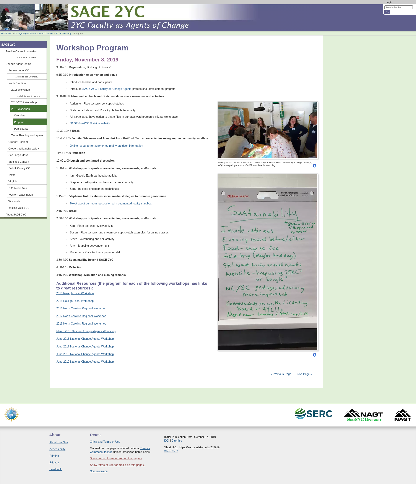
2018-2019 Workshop (24, 102)
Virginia (13, 181)
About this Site (58, 442)
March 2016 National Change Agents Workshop (85, 331)
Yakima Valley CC (18, 207)
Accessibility (57, 449)
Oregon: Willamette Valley (23, 148)
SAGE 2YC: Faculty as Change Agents (107, 88)
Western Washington (20, 194)
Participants (21, 128)
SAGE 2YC (6, 33)
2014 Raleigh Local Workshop (75, 293)
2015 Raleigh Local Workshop (75, 300)
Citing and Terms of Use (105, 441)
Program (19, 122)
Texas (11, 175)
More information (98, 471)
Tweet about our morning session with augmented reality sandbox (111, 203)
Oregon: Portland (18, 141)
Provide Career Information (21, 51)
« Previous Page (280, 374)
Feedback (55, 469)
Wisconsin (14, 201)
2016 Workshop (20, 89)
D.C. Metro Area (17, 188)
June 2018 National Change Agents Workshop (85, 354)
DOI (166, 440)
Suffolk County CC (19, 168)
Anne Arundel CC (18, 70)
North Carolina (46, 33)
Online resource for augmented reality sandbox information (106, 145)
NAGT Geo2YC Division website (90, 123)
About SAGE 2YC (16, 214)
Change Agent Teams (25, 33)
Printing (54, 455)
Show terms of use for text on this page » (116, 458)
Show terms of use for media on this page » (117, 464)
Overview (19, 115)
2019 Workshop (64, 33)
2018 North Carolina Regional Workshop (81, 323)
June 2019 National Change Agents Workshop (85, 361)
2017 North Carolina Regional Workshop (81, 316)
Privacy (54, 462)
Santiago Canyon (18, 161)
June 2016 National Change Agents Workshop (85, 338)
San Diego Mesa (18, 155)
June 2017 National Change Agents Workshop (85, 346)
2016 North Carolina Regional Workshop (81, 308)
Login (389, 2)
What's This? (171, 451)
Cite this (177, 440)
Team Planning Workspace (27, 135)
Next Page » (304, 374)
